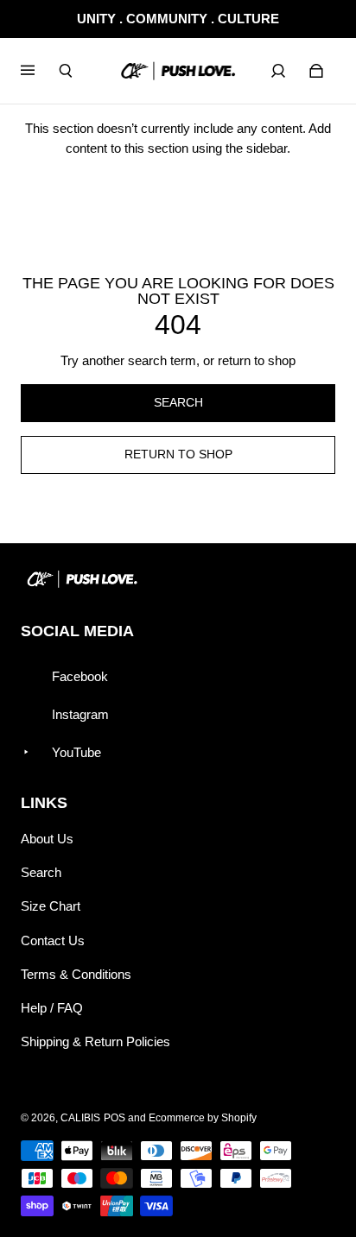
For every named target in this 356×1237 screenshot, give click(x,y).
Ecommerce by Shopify (203, 1118)
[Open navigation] (40, 71)
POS (114, 1118)
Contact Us (53, 940)
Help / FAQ (52, 1007)
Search (41, 872)
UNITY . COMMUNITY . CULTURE (178, 18)
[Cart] (316, 71)
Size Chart (50, 906)
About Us (47, 838)
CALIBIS (80, 1118)
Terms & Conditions (76, 974)
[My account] (278, 71)
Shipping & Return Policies (95, 1041)
